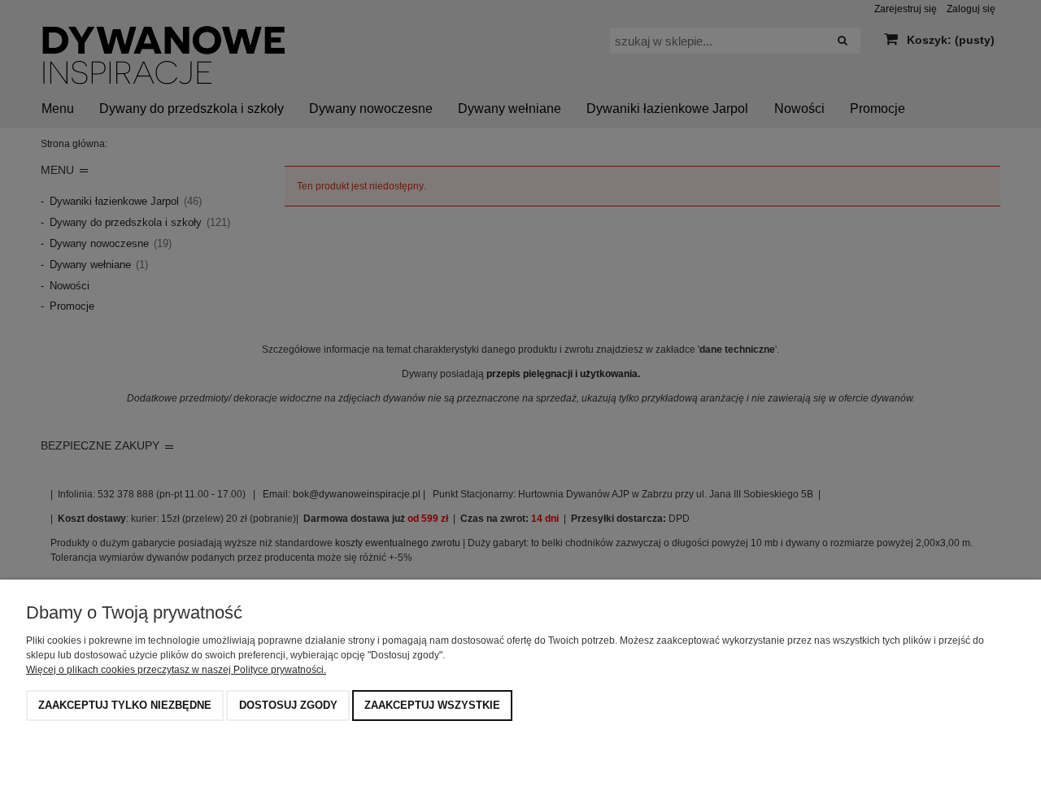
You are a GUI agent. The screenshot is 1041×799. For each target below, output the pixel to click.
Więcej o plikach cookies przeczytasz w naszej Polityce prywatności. (176, 669)
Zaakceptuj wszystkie (432, 705)
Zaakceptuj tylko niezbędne (124, 705)
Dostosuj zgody (288, 705)
